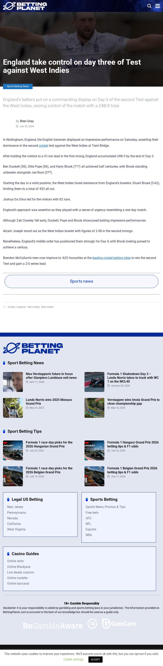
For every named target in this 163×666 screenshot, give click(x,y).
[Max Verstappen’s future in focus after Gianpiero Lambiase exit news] (13, 391)
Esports (91, 529)
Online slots (15, 561)
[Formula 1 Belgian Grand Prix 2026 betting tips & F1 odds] (94, 485)
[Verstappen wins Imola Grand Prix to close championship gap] (94, 417)
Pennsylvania (16, 513)
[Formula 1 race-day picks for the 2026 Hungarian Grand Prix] (13, 459)
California (14, 524)
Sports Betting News (18, 86)
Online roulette (17, 578)
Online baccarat (18, 583)
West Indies (47, 307)
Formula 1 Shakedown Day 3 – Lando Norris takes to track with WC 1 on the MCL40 (133, 377)
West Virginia (16, 529)
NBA (89, 535)
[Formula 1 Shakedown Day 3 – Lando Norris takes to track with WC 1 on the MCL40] (94, 391)
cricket (43, 145)
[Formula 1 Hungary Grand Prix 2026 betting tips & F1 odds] (94, 459)
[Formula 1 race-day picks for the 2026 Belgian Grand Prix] (13, 485)
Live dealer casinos (20, 572)
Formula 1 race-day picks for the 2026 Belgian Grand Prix (49, 470)
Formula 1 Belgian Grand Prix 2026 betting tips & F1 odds (132, 470)
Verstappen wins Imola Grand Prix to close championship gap (133, 401)
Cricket (11, 307)
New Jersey (15, 507)
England (20, 307)
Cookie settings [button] (73, 659)
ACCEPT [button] (95, 659)
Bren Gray (27, 121)
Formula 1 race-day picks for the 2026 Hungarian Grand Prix (49, 444)
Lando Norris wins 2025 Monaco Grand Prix (49, 401)
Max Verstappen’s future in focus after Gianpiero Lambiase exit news (51, 376)
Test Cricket (33, 307)
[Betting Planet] (25, 5)
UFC (88, 518)
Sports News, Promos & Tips (105, 507)
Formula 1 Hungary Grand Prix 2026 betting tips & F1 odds (133, 444)
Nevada (12, 518)
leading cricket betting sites (111, 258)
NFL (88, 524)
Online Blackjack (18, 567)
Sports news (81, 281)
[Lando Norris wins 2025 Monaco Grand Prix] (13, 417)
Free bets (92, 513)
